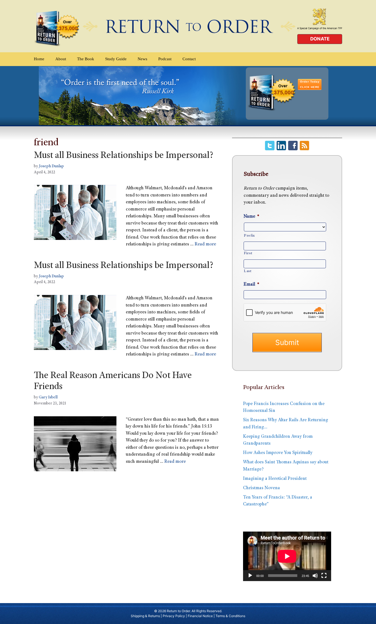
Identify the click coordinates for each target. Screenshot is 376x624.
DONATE (319, 39)
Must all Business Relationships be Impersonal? (123, 156)
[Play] (250, 575)
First (248, 253)
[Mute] (315, 575)
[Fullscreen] (324, 575)
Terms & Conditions (230, 616)
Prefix (249, 236)
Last (248, 271)
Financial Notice (200, 616)
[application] (287, 556)
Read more (205, 244)
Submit (287, 342)
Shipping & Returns (145, 616)
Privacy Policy (174, 616)
